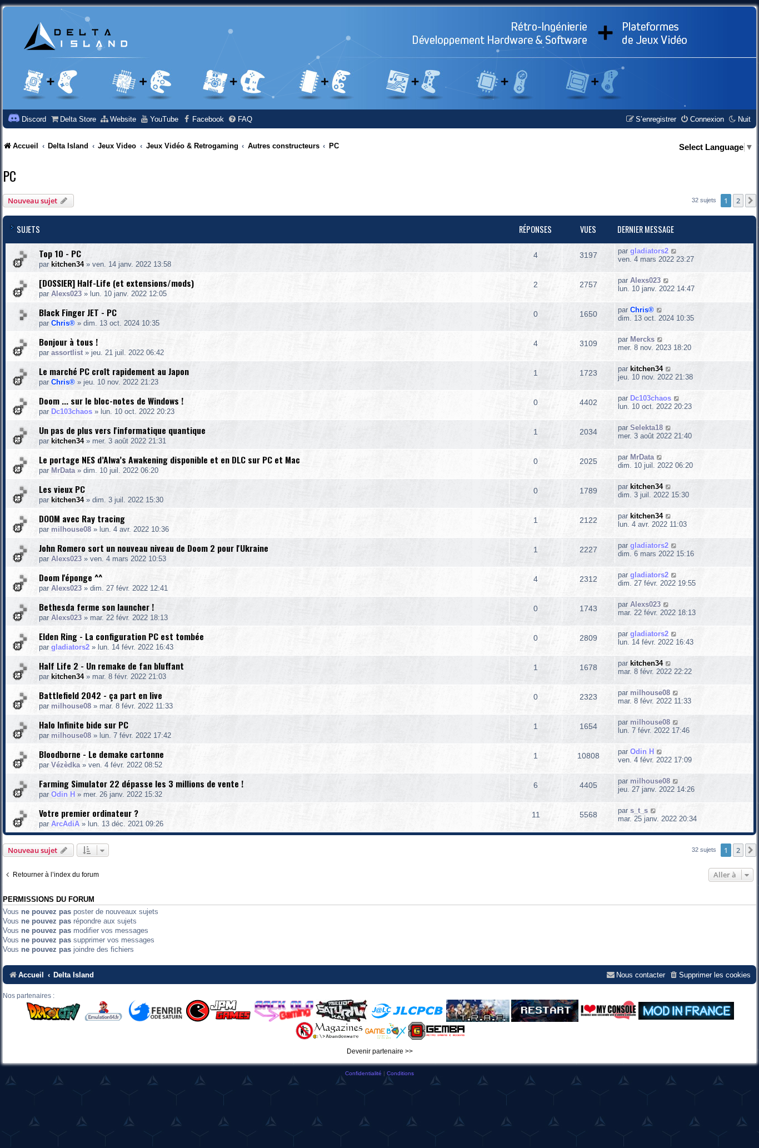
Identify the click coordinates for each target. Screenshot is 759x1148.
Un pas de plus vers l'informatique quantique (122, 430)
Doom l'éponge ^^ (70, 577)
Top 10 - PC (60, 253)
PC (9, 176)
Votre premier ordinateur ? (88, 813)
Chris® (63, 323)
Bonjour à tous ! (68, 341)
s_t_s (639, 810)
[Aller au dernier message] (674, 251)
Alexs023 (66, 294)
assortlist (67, 352)
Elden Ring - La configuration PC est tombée (121, 636)
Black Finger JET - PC (78, 312)
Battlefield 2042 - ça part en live (100, 695)
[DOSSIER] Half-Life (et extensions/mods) (116, 283)
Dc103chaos (71, 411)
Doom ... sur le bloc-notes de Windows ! (111, 400)
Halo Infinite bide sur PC (83, 724)
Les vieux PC (62, 489)
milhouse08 (71, 529)
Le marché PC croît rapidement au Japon (114, 371)
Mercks (642, 339)
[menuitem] (73, 119)
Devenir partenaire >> (380, 1051)
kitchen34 (67, 264)
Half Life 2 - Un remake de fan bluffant (111, 665)
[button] (750, 200)
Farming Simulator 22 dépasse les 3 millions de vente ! (141, 783)
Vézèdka (65, 765)
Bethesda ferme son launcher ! (96, 606)
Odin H (642, 751)
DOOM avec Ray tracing (82, 518)
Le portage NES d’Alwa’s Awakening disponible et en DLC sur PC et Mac (169, 459)
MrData (63, 470)
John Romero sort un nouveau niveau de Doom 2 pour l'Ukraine (153, 548)
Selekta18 (646, 427)
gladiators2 (649, 251)
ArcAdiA (65, 824)
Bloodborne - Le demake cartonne (101, 754)
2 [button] (738, 201)
